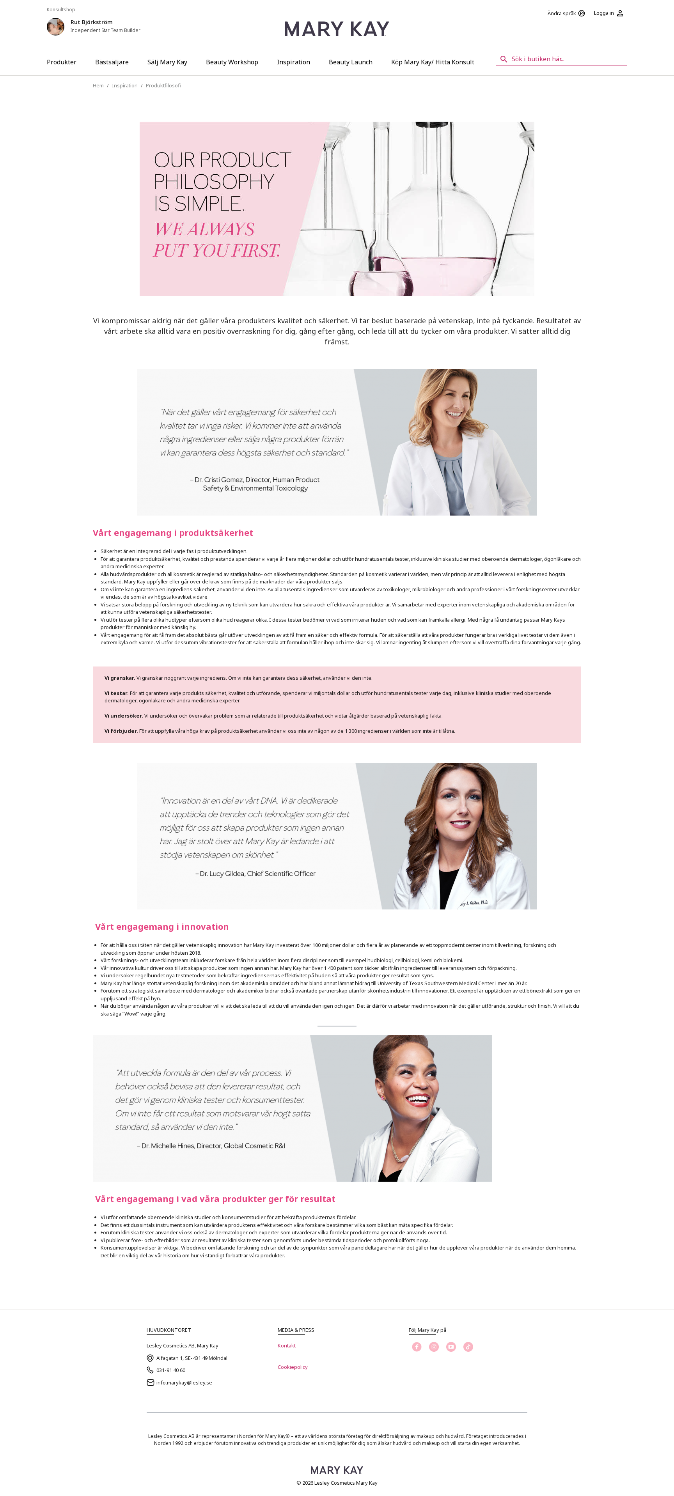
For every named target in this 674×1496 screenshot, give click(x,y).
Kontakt (287, 1345)
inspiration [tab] (293, 62)
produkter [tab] (61, 62)
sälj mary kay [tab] (167, 62)
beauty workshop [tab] (232, 62)
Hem (98, 85)
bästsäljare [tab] (112, 62)
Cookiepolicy (293, 1366)
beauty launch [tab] (350, 62)
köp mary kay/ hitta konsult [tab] (432, 62)
